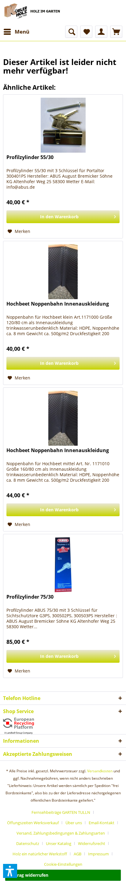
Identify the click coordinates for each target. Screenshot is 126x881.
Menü (22, 31)
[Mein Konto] (101, 32)
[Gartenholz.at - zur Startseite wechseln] (33, 13)
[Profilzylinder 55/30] (63, 125)
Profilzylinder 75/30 (30, 597)
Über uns (73, 822)
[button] (10, 871)
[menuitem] (16, 32)
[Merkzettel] (86, 32)
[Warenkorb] (116, 32)
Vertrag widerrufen (28, 875)
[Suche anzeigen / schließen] (71, 32)
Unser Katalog (58, 843)
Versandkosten (100, 771)
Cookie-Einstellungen (63, 864)
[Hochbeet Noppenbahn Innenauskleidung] (63, 271)
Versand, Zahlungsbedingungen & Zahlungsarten (61, 833)
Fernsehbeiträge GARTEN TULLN (60, 812)
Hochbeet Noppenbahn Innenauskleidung (57, 304)
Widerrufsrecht (91, 843)
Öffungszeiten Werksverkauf (33, 822)
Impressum (98, 854)
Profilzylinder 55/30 (30, 157)
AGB (77, 854)
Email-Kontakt (101, 822)
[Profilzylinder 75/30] (63, 564)
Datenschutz (27, 843)
